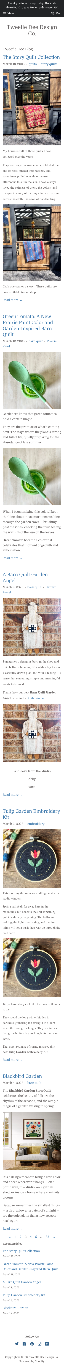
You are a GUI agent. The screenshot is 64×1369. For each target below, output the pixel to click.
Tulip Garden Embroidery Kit (24, 1295)
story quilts (49, 64)
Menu (11, 13)
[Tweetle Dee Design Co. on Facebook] (24, 1344)
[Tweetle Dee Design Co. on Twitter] (17, 1344)
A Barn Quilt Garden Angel (22, 1282)
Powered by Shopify (32, 1361)
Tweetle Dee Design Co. (32, 30)
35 (47, 1237)
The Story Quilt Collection (31, 57)
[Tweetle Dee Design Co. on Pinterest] (32, 1344)
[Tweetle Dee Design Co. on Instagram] (39, 1344)
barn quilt (36, 341)
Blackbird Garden (22, 1076)
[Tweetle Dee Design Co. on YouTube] (47, 1344)
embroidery (36, 824)
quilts (33, 64)
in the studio (36, 698)
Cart (58, 13)
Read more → (12, 300)
